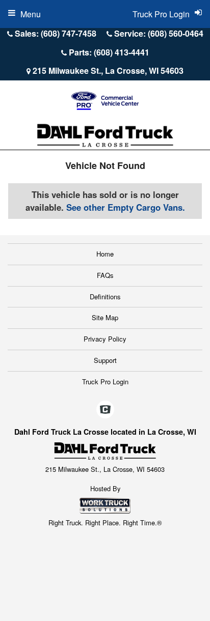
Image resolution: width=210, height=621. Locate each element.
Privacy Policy (105, 339)
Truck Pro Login (105, 381)
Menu (30, 14)
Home (105, 254)
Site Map (105, 317)
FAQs (105, 275)
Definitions (105, 296)
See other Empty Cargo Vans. (125, 207)
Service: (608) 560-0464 (158, 33)
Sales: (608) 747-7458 (55, 33)
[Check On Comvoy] (105, 410)
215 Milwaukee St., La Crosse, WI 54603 (108, 70)
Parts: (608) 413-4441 (109, 52)
